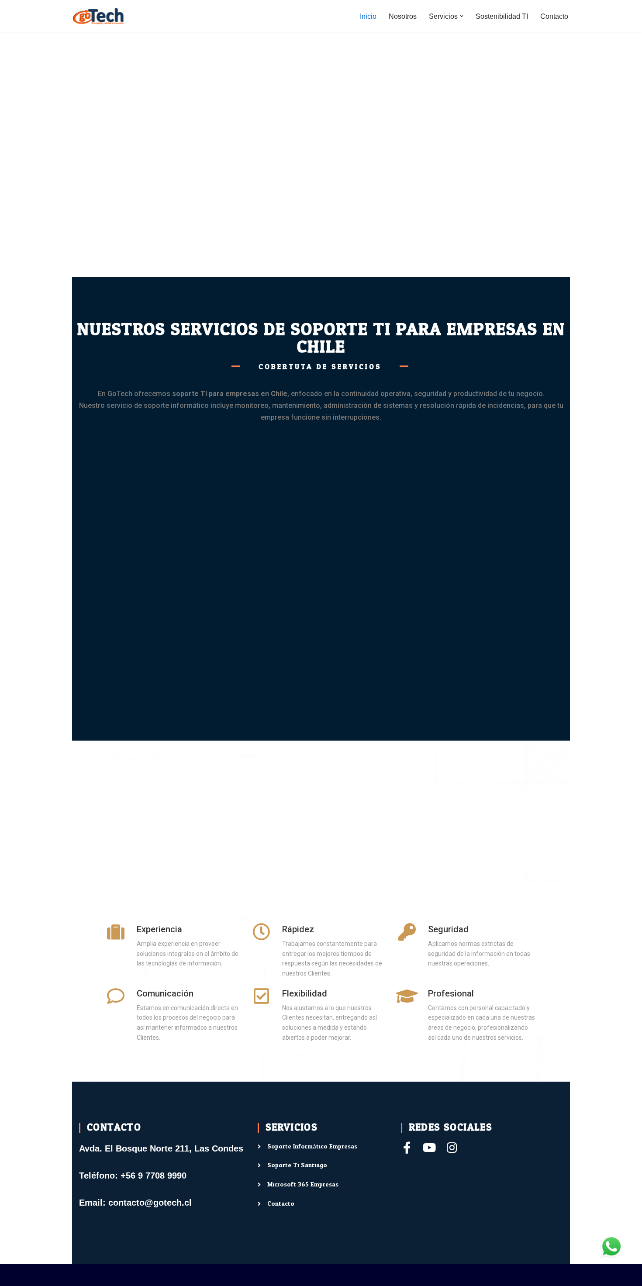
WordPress (172, 1275)
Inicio (368, 16)
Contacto (554, 16)
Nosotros (403, 16)
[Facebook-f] (407, 1147)
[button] (461, 16)
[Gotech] (98, 16)
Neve (80, 1275)
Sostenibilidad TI (502, 16)
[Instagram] (452, 1147)
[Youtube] (429, 1147)
